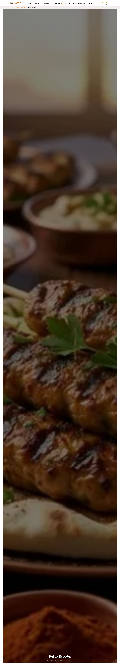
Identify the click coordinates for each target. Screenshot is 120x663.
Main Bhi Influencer (79, 3)
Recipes (28, 3)
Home (17, 7)
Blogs (37, 3)
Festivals (46, 3)
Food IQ (67, 3)
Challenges (57, 3)
